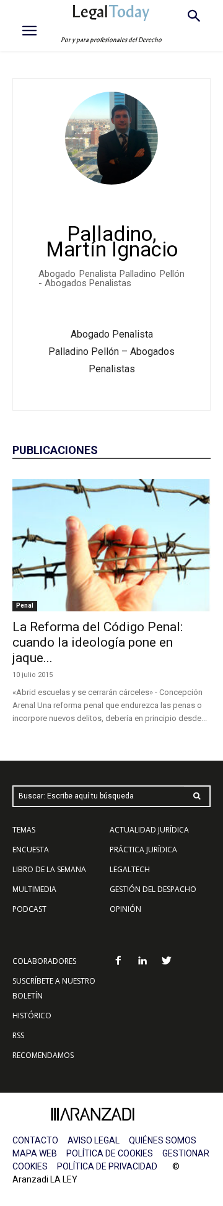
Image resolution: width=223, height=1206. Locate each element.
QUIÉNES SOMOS (162, 1140)
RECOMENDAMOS (43, 1055)
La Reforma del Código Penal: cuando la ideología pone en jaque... (97, 642)
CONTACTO (35, 1140)
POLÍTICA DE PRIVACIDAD (107, 1166)
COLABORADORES (44, 961)
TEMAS (23, 829)
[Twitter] (166, 962)
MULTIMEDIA (34, 889)
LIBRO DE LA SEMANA (49, 869)
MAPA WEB (34, 1153)
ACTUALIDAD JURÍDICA (149, 829)
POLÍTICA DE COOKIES (109, 1153)
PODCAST (29, 909)
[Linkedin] (143, 962)
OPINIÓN (125, 909)
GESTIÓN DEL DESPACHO (153, 889)
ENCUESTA (30, 849)
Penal (24, 605)
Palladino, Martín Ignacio (112, 241)
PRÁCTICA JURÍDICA (143, 849)
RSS (18, 1035)
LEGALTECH (130, 869)
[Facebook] (119, 962)
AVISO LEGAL (94, 1140)
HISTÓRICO (31, 1015)
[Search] (197, 796)
